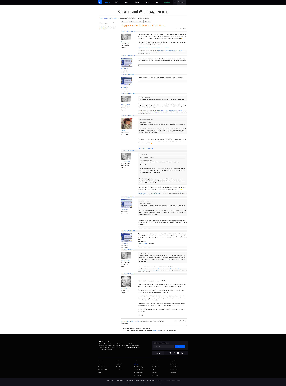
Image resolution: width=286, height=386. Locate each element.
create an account (104, 28)
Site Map (164, 380)
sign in (105, 26)
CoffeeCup (101, 361)
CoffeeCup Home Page (115, 380)
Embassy (154, 369)
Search (125, 21)
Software (127, 2)
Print (132, 21)
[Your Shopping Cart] (175, 2)
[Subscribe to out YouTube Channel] (178, 353)
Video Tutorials (155, 367)
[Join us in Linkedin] (182, 353)
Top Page (107, 380)
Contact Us (101, 372)
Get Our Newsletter (103, 369)
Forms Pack (119, 367)
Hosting (137, 2)
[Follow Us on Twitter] (170, 353)
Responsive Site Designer (164, 50)
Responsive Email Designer (176, 50)
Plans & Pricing (137, 375)
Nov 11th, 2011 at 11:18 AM (128, 249)
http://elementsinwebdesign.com (145, 148)
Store (157, 2)
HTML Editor (167, 2)
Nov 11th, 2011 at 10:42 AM (128, 93)
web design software (118, 345)
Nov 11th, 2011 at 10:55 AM (128, 150)
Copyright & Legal (151, 380)
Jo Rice (123, 130)
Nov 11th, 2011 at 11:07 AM (128, 230)
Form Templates (174, 369)
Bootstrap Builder (156, 51)
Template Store (174, 361)
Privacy (158, 380)
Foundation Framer (142, 51)
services (128, 345)
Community (155, 361)
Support (147, 2)
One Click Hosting (138, 367)
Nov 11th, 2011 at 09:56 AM (128, 55)
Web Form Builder (114, 18)
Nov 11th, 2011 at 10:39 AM (128, 74)
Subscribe (139, 21)
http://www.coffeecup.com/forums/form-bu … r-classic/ (153, 48)
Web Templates (174, 364)
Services (136, 361)
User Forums (155, 372)
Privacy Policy (148, 383)
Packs (116, 2)
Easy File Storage (138, 369)
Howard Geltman (126, 289)
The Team (100, 364)
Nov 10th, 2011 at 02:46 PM (128, 31)
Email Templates (174, 367)
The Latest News (102, 367)
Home (100, 18)
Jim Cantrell (124, 68)
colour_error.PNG (142, 243)
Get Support (143, 380)
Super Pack (119, 369)
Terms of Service (156, 383)
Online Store (125, 380)
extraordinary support (132, 347)
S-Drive (136, 364)
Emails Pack (119, 364)
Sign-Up (180, 346)
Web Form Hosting (138, 372)
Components (173, 372)
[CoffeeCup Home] (107, 2)
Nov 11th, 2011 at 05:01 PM (128, 273)
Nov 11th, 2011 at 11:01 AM (128, 197)
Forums (106, 18)
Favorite (148, 21)
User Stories (155, 375)
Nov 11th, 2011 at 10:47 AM (128, 115)
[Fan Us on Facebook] (174, 353)
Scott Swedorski (125, 42)
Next (184, 28)
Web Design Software (134, 380)
